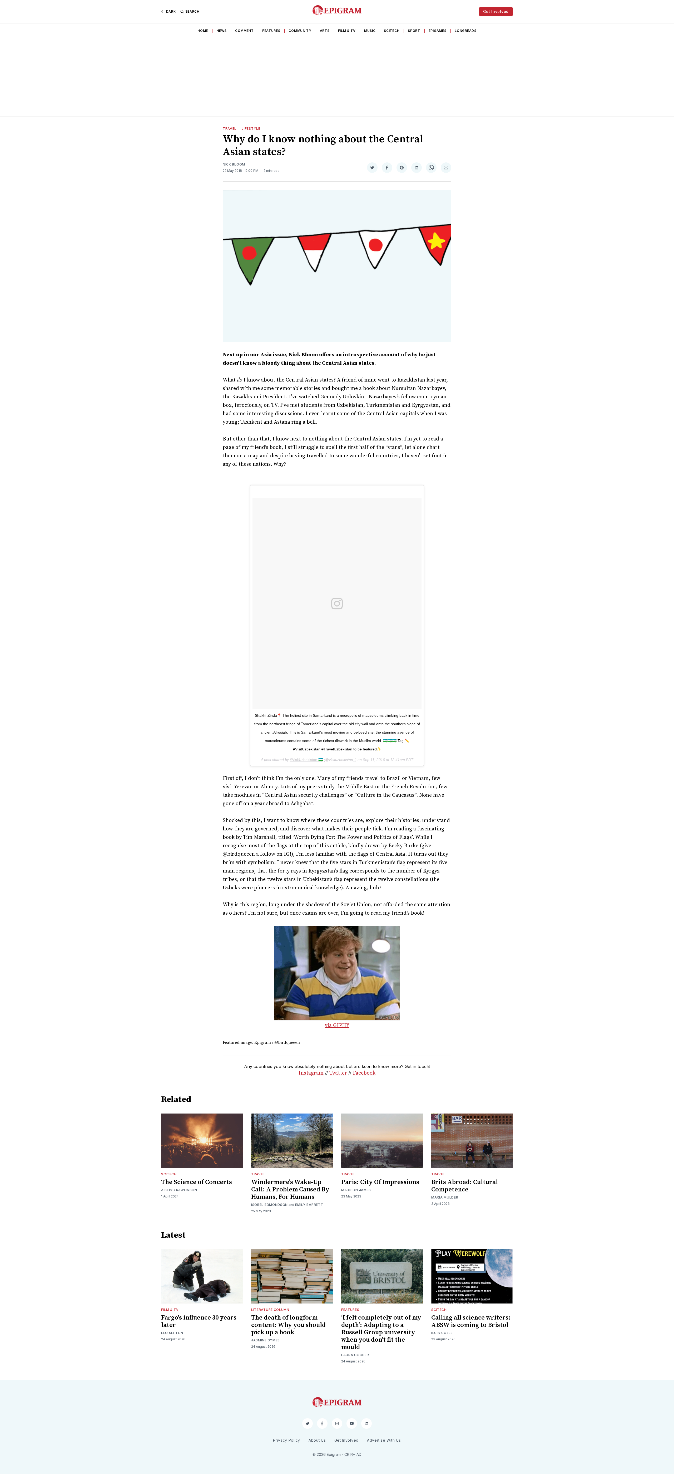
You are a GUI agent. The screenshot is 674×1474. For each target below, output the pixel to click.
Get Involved (496, 11)
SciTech (391, 31)
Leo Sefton (172, 1333)
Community (300, 31)
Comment (244, 31)
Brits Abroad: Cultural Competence (464, 1186)
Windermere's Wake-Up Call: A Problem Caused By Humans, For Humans (290, 1189)
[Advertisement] (337, 76)
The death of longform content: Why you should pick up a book (288, 1325)
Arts (325, 31)
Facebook (364, 1073)
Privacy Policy (286, 1440)
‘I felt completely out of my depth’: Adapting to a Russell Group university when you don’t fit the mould (381, 1332)
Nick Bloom (234, 164)
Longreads (465, 31)
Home (202, 31)
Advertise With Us (384, 1440)
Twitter (338, 1073)
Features (271, 31)
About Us (317, 1440)
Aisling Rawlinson (179, 1190)
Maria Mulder (444, 1197)
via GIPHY (337, 1025)
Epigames (438, 31)
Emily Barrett (309, 1205)
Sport (414, 31)
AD (358, 1454)
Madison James (356, 1190)
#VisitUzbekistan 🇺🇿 (306, 760)
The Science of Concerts (196, 1182)
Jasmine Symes (265, 1340)
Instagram (311, 1073)
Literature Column (270, 1310)
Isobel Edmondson (269, 1205)
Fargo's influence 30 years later (198, 1321)
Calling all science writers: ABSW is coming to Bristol (471, 1321)
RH (352, 1454)
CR (346, 1454)
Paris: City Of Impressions (380, 1182)
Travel (229, 129)
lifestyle (251, 129)
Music (370, 31)
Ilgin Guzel (442, 1333)
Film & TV (347, 31)
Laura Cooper (355, 1355)
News (221, 31)
